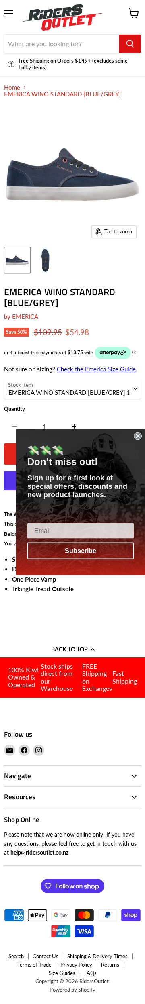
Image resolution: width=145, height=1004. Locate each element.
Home (12, 87)
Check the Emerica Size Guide (96, 369)
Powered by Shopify (72, 989)
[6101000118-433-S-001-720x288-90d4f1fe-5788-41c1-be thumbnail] (17, 260)
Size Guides (62, 973)
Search (16, 956)
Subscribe (80, 550)
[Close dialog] (138, 436)
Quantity (14, 409)
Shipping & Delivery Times (97, 956)
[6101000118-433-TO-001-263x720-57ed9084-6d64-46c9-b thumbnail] (45, 260)
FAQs (90, 973)
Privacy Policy (76, 964)
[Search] (130, 44)
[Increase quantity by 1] (74, 426)
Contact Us (45, 956)
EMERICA (25, 316)
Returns (110, 964)
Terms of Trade (34, 964)
